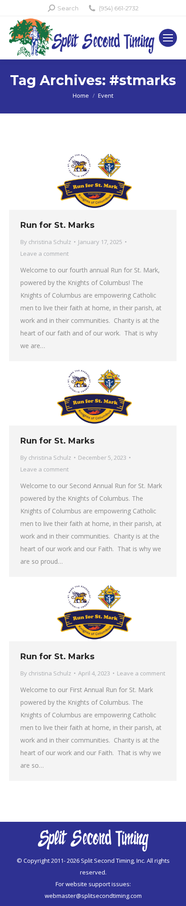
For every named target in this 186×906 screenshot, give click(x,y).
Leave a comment (44, 253)
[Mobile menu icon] (168, 38)
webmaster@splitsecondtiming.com (93, 896)
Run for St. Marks (57, 225)
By (45, 242)
